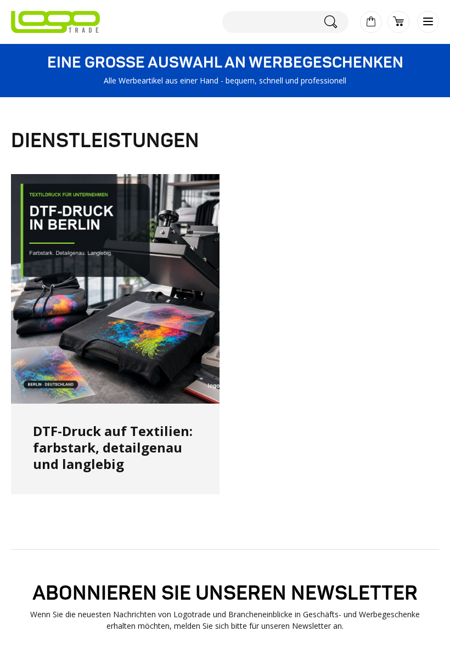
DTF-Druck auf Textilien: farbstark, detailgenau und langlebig (113, 447)
